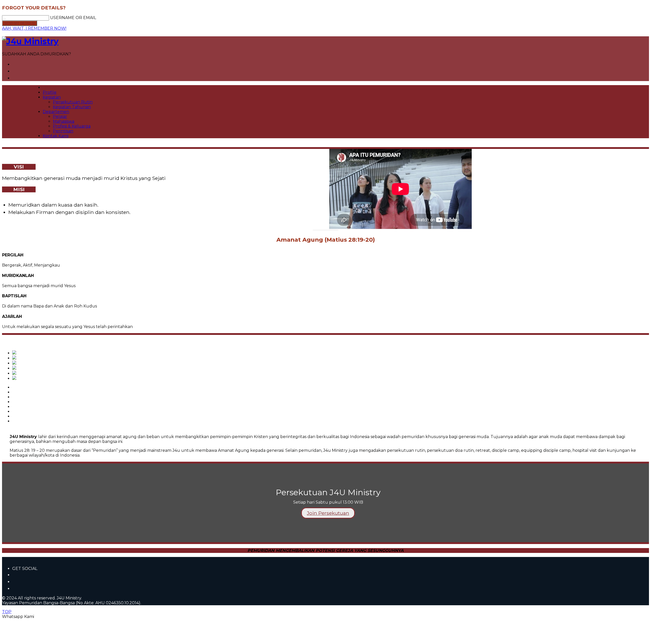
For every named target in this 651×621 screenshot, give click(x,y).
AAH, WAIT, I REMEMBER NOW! (34, 28)
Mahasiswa (63, 121)
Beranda (51, 87)
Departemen (56, 111)
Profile (49, 92)
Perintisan (63, 131)
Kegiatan (52, 97)
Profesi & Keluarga (72, 126)
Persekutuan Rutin (73, 102)
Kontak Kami (55, 135)
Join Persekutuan (328, 513)
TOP (6, 611)
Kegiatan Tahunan (72, 106)
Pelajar (60, 116)
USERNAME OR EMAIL (73, 17)
